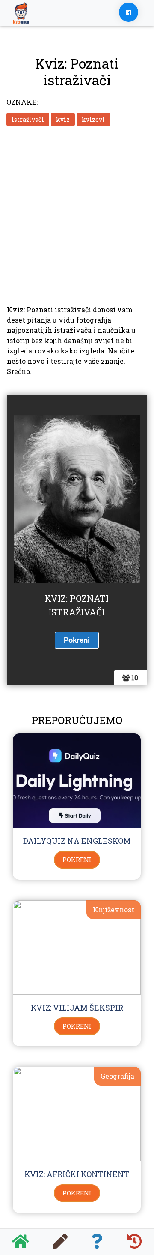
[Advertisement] (77, 214)
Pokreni (77, 860)
